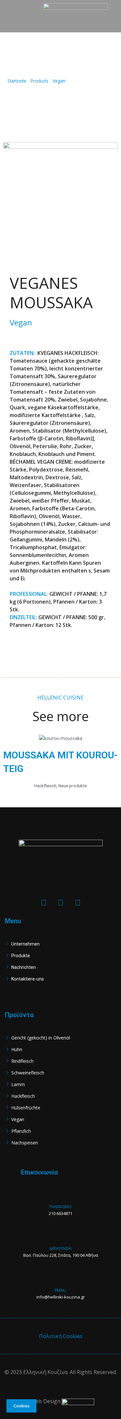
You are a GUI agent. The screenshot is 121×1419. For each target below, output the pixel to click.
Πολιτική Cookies (60, 1336)
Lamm (18, 1084)
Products (39, 81)
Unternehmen (25, 944)
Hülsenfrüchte (25, 1108)
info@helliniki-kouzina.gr (60, 1297)
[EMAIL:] (61, 1280)
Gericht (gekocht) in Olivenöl (40, 1038)
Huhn (16, 1049)
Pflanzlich (21, 1131)
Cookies (21, 1406)
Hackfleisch (23, 1096)
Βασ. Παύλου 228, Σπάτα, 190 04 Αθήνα (60, 1255)
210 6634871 (60, 1213)
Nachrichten (23, 967)
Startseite (16, 81)
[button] (20, 16)
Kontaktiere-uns (27, 979)
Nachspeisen (24, 1143)
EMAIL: (60, 1290)
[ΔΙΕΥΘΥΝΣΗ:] (61, 1238)
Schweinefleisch (27, 1073)
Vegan (59, 81)
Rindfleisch (22, 1061)
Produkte (20, 955)
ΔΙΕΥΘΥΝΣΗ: (60, 1248)
